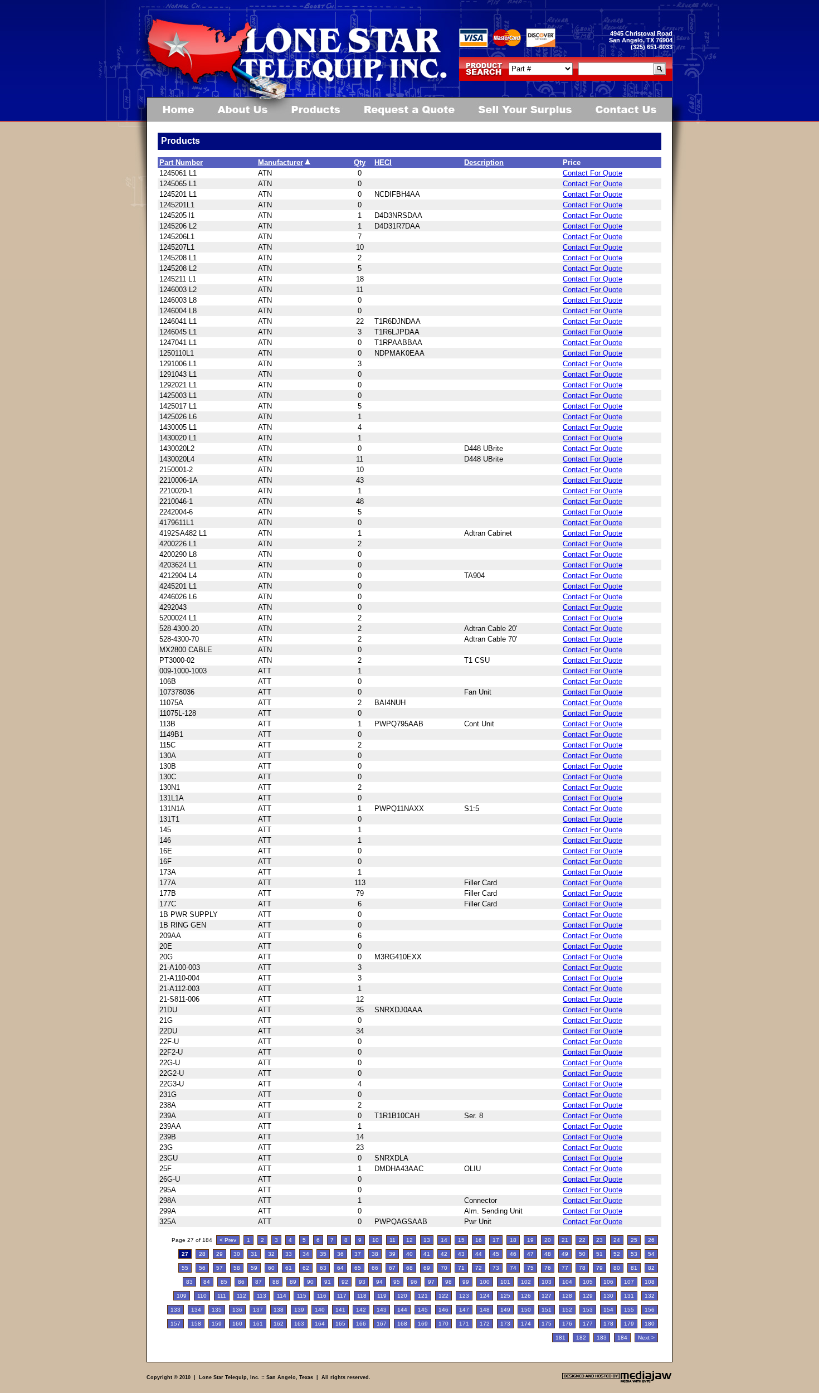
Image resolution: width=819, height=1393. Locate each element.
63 (323, 1268)
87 (258, 1282)
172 (485, 1324)
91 (327, 1282)
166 (361, 1324)
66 (375, 1268)
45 (496, 1254)
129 (588, 1296)
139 (299, 1310)
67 (392, 1268)
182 (581, 1337)
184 (622, 1337)
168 (402, 1324)
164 (320, 1324)
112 (241, 1296)
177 (588, 1324)
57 (219, 1268)
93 (362, 1282)
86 (241, 1282)
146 (443, 1310)
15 (461, 1240)
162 (279, 1324)
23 (599, 1240)
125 (505, 1296)
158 (196, 1324)
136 (237, 1310)
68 (409, 1268)
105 (588, 1282)
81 (634, 1268)
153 (588, 1310)
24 (616, 1240)
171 (464, 1324)
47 (530, 1254)
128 (567, 1296)
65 (357, 1268)
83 (189, 1282)
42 (444, 1254)
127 (547, 1296)
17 (496, 1240)
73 (496, 1268)
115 (301, 1296)
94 (379, 1282)
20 (547, 1240)
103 (547, 1282)
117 (342, 1296)
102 (526, 1282)
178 (608, 1324)
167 (382, 1324)
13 (426, 1240)
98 (448, 1282)
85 (224, 1282)
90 (310, 1282)
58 (236, 1268)
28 (202, 1254)
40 (409, 1254)
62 (306, 1268)
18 (513, 1240)
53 (634, 1254)
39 (392, 1254)
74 (513, 1268)
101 (505, 1282)
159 (217, 1324)
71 (461, 1268)
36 (340, 1254)
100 (485, 1282)
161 (258, 1324)
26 (651, 1240)
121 (423, 1296)
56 (202, 1268)
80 (616, 1268)
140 (320, 1310)
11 (392, 1240)
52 (616, 1254)
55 (185, 1268)
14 (444, 1240)
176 (567, 1324)
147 (464, 1310)
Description (484, 162)
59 (254, 1268)
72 (478, 1268)
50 (582, 1254)
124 (485, 1296)
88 (275, 1282)
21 (565, 1240)
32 (271, 1254)
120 (402, 1296)
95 (396, 1282)
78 (582, 1268)
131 (629, 1296)
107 (629, 1282)
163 (299, 1324)
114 (281, 1296)
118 (362, 1296)
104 (567, 1282)
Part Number (181, 162)
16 (478, 1240)
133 (175, 1310)
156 (650, 1310)
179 (629, 1324)
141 (340, 1310)
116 (321, 1296)
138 (279, 1310)
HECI (383, 162)
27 (185, 1254)
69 (426, 1268)
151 (547, 1310)
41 (426, 1254)
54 (651, 1254)
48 (547, 1254)
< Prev (228, 1240)
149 (505, 1310)
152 (567, 1310)
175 (547, 1324)
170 (443, 1324)
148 (485, 1310)
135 (217, 1310)
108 (650, 1282)
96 (414, 1282)
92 (345, 1282)
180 (650, 1324)
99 (465, 1282)
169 (423, 1324)
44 (478, 1254)
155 (629, 1310)
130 (608, 1296)
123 (464, 1296)
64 (340, 1268)
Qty (359, 162)
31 (254, 1254)
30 (236, 1254)
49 (565, 1254)
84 (206, 1282)
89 (293, 1282)
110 (202, 1296)
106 (608, 1282)
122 (443, 1296)
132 (650, 1296)
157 (175, 1324)
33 (288, 1254)
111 (221, 1296)
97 (431, 1282)
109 (182, 1296)
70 (444, 1268)
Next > (646, 1337)
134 (196, 1310)
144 (402, 1310)
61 (288, 1268)
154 (608, 1310)
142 (361, 1310)
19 (530, 1240)
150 (526, 1310)
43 (461, 1254)
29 (219, 1254)
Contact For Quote (592, 173)
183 (602, 1337)
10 (375, 1240)
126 (526, 1296)
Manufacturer (280, 162)
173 (505, 1324)
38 (375, 1254)
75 (530, 1268)
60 (271, 1268)
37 (357, 1254)
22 (582, 1240)
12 (409, 1240)
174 (526, 1324)
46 (513, 1254)
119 (382, 1296)
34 (306, 1254)
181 (560, 1337)
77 (565, 1268)
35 (323, 1254)
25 (634, 1240)
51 (599, 1254)
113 (261, 1296)
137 (258, 1310)
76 (547, 1268)
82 (651, 1268)
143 (382, 1310)
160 (237, 1324)
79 (599, 1268)
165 (340, 1324)
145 (423, 1310)
